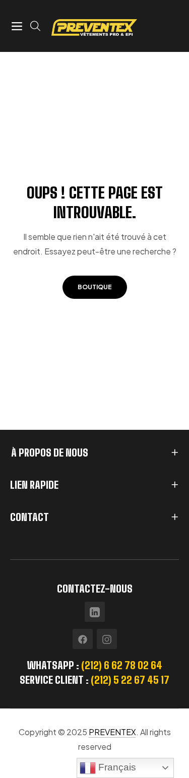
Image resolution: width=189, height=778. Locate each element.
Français (116, 767)
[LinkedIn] (95, 612)
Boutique (95, 287)
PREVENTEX (112, 732)
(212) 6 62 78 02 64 (121, 665)
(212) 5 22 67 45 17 (130, 680)
